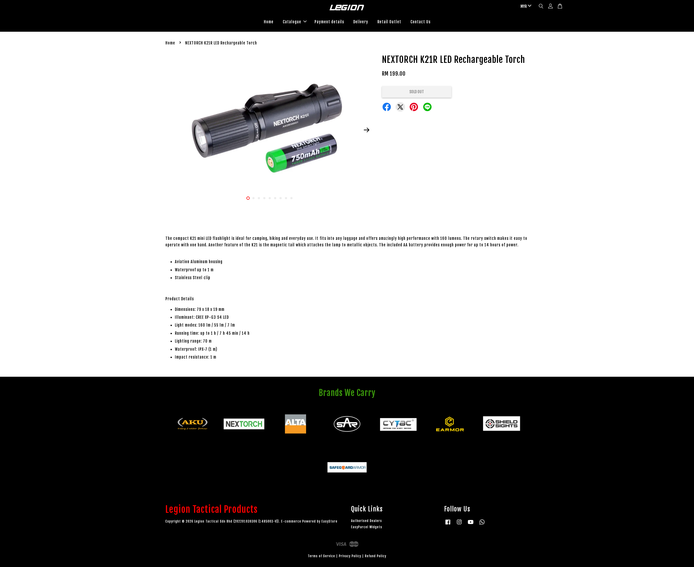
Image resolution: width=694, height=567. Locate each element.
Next (366, 130)
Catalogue (292, 22)
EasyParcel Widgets (366, 527)
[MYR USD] (525, 6)
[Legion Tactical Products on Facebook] (448, 525)
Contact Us (420, 22)
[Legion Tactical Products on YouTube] (470, 525)
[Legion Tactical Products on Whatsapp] (482, 525)
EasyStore (330, 521)
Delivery (360, 22)
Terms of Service (321, 556)
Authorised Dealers (366, 521)
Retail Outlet (389, 22)
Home (269, 22)
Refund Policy (375, 556)
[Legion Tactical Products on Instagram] (459, 525)
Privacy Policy (350, 556)
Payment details (329, 22)
